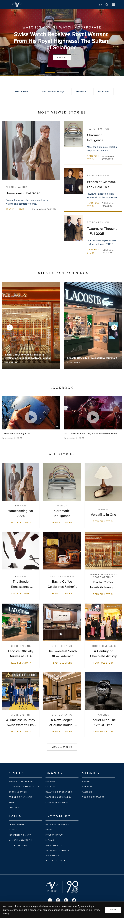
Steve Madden (54, 845)
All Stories (103, 91)
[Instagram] (58, 900)
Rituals (50, 840)
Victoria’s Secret (56, 861)
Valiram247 (52, 855)
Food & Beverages (57, 802)
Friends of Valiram (20, 797)
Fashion (50, 781)
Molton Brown (55, 835)
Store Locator (18, 792)
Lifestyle (51, 787)
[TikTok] (74, 900)
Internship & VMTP (20, 835)
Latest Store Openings (52, 91)
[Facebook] (50, 900)
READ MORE (62, 57)
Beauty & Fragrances (59, 792)
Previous (10, 327)
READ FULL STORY (16, 209)
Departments (17, 824)
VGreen (13, 802)
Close (113, 910)
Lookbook (81, 91)
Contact (14, 807)
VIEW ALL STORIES (62, 747)
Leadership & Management (25, 787)
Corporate (88, 787)
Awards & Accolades (21, 781)
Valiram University (20, 840)
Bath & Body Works (57, 824)
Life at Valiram (18, 845)
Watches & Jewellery (59, 797)
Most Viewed (22, 91)
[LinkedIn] (66, 900)
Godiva (50, 830)
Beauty (86, 781)
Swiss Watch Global (58, 850)
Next (114, 327)
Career (13, 830)
